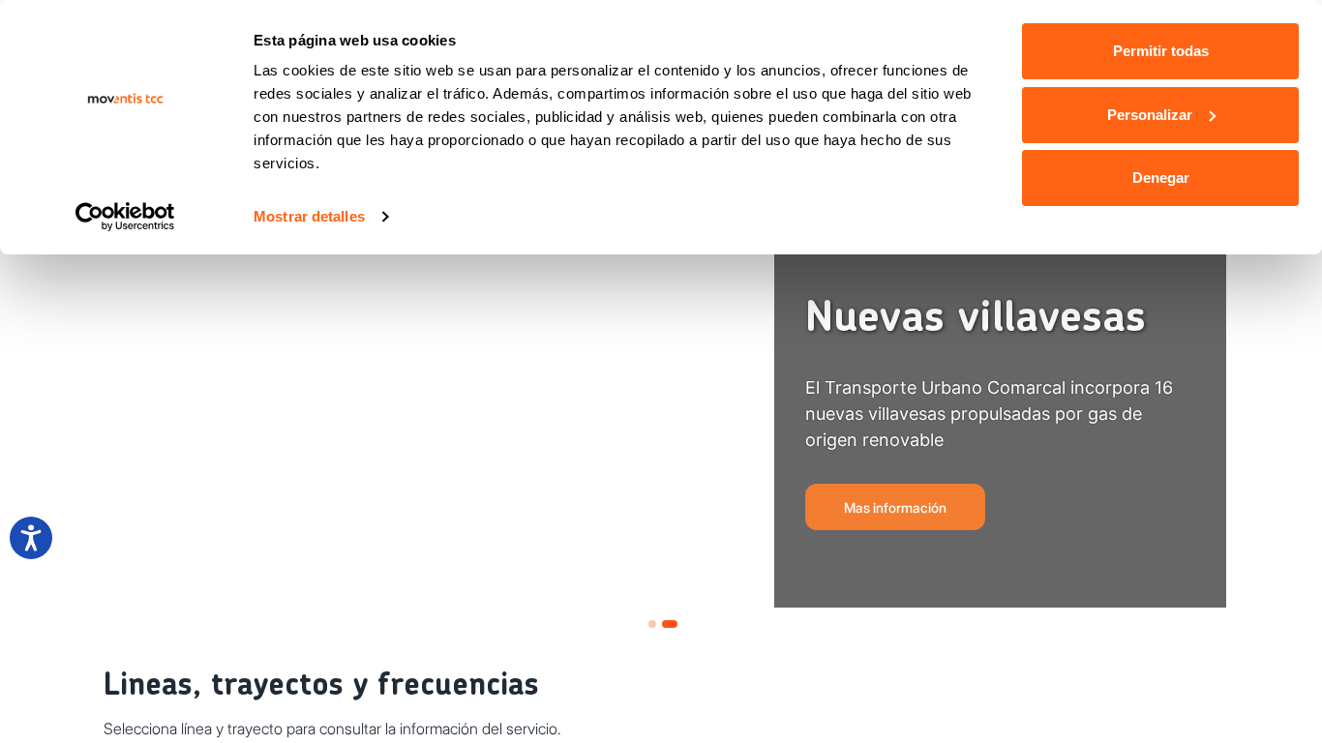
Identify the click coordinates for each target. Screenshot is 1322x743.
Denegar (1160, 177)
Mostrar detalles (309, 216)
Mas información (895, 507)
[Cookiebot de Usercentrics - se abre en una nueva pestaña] (125, 216)
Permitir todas (1161, 51)
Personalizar (1149, 114)
